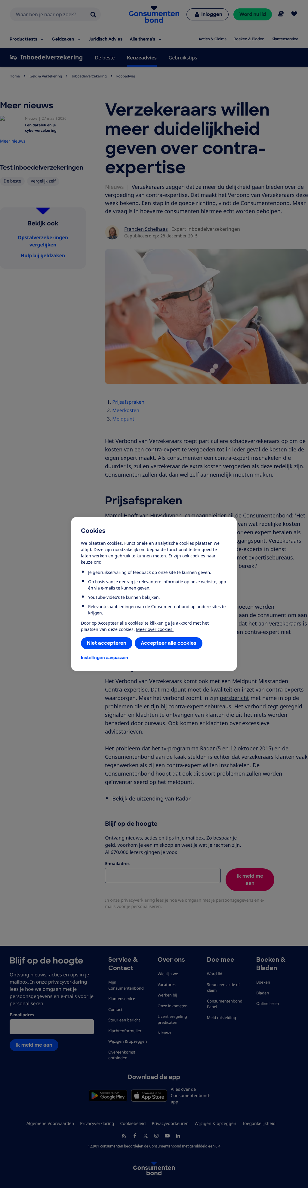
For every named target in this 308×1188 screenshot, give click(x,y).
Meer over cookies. (155, 629)
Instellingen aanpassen (104, 657)
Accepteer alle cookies (168, 643)
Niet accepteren (106, 643)
